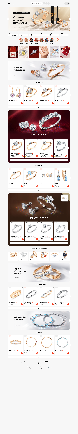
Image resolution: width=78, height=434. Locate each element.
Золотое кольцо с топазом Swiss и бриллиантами (30, 185)
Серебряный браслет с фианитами (61, 351)
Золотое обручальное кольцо (13, 303)
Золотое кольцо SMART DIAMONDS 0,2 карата (29, 155)
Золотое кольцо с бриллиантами (29, 303)
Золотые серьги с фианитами (44, 184)
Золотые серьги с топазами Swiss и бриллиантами (61, 185)
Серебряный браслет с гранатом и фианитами (29, 352)
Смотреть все (39, 107)
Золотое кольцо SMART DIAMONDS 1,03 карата (15, 155)
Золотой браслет (11, 351)
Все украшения (39, 242)
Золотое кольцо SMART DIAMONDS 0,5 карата (44, 155)
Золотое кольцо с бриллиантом (14, 184)
